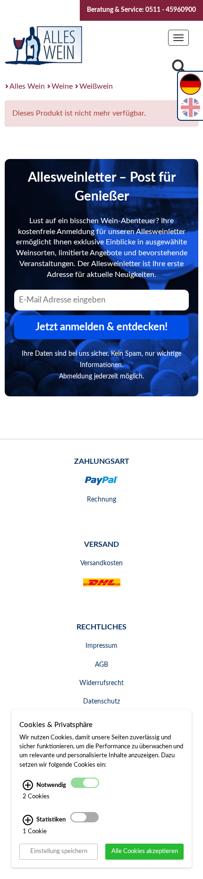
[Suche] (179, 69)
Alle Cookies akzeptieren (144, 851)
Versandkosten (101, 563)
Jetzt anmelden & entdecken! (101, 327)
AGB (101, 664)
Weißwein (96, 86)
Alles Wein (27, 86)
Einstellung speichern (58, 851)
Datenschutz (101, 701)
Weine (62, 86)
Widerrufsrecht (101, 683)
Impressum (101, 646)
